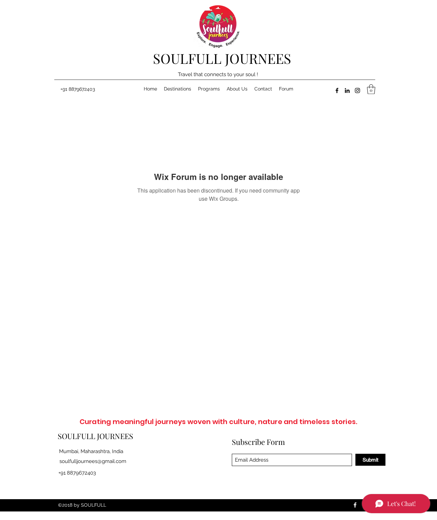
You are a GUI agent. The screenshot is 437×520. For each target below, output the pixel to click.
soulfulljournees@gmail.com (92, 461)
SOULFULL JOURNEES (222, 58)
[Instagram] (357, 90)
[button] (371, 89)
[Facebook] (337, 90)
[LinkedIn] (347, 90)
